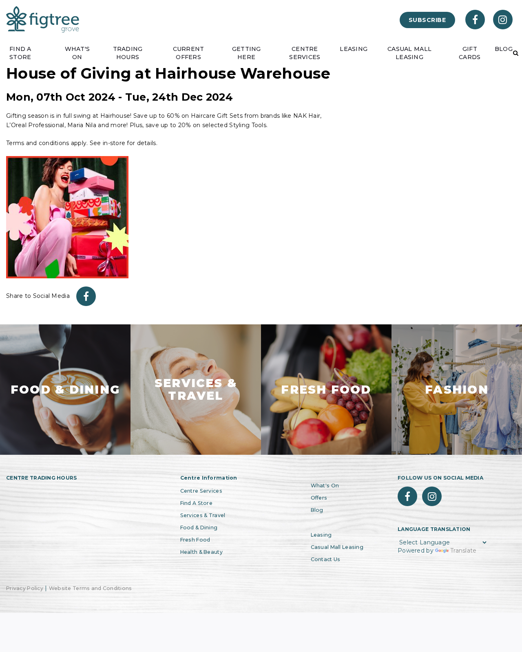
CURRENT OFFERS (188, 53)
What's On (325, 485)
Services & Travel (203, 515)
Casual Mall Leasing (337, 547)
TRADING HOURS (128, 53)
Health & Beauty (201, 552)
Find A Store (196, 503)
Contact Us (326, 559)
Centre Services (201, 491)
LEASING (353, 49)
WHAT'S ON (77, 53)
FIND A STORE (20, 53)
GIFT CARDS (469, 53)
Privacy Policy (24, 588)
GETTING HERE (246, 53)
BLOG (504, 49)
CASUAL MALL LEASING (409, 53)
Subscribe (427, 20)
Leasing (321, 535)
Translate (463, 550)
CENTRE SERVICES (304, 53)
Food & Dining (199, 527)
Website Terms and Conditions (90, 588)
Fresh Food (195, 540)
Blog (317, 510)
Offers (319, 498)
